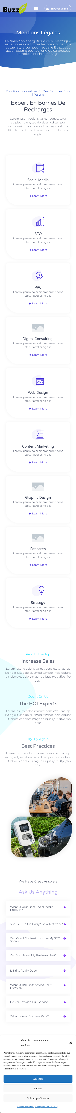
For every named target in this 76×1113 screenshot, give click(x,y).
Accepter (38, 1078)
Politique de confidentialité (46, 1106)
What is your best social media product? (31, 908)
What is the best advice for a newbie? (31, 986)
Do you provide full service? (29, 1002)
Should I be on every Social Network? (36, 924)
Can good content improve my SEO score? (35, 940)
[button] (70, 1043)
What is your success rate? (29, 1016)
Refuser (38, 1088)
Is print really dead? (24, 970)
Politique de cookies (25, 1106)
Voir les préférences (38, 1098)
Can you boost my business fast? (33, 955)
